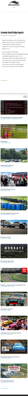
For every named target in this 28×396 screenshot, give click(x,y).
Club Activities (4, 190)
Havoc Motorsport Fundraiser (7, 381)
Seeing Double (4, 141)
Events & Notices (8, 334)
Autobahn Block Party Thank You (8, 189)
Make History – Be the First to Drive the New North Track (13, 285)
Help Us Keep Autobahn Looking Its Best (10, 213)
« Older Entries (4, 388)
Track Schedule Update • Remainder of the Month (12, 117)
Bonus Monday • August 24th (7, 261)
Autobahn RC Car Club (5, 237)
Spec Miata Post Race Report (7, 165)
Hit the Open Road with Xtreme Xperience (10, 357)
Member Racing (18, 118)
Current (12, 118)
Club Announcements (5, 118)
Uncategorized (12, 35)
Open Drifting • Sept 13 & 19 (7, 309)
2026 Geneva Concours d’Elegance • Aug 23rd (11, 333)
